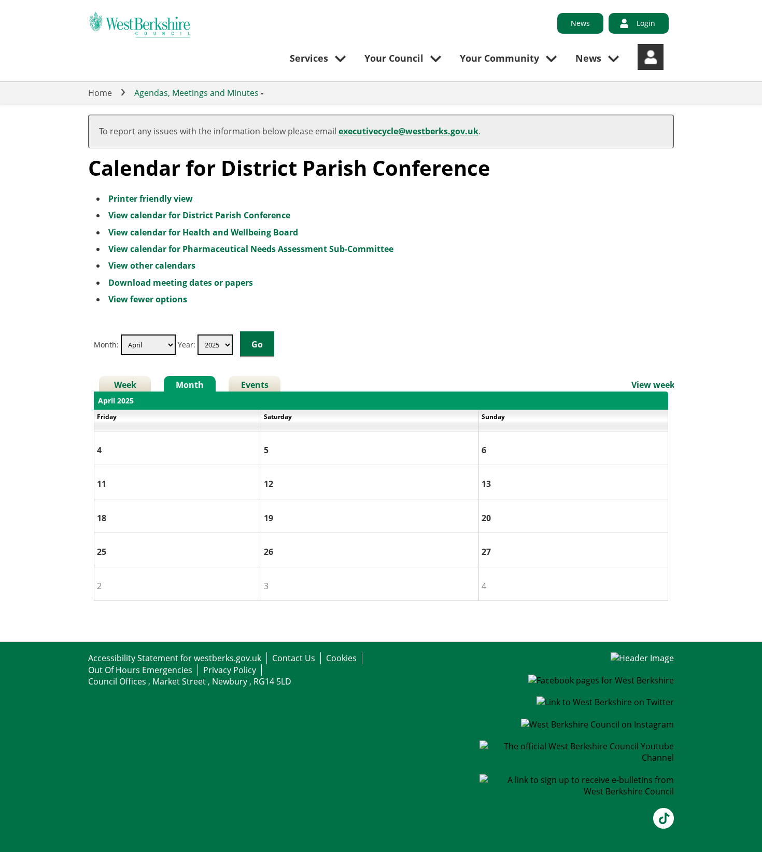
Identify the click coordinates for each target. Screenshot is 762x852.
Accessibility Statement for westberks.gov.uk (174, 658)
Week (125, 384)
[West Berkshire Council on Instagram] (597, 724)
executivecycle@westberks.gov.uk (408, 131)
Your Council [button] (394, 58)
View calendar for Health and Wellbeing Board (203, 232)
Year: (187, 345)
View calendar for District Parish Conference (199, 215)
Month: (106, 345)
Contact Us (293, 658)
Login (646, 23)
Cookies (341, 658)
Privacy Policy (229, 670)
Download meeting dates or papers (180, 282)
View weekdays (662, 384)
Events (255, 384)
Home (100, 93)
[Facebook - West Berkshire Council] (601, 680)
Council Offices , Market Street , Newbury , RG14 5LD (189, 681)
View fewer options (147, 299)
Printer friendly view (150, 198)
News (580, 23)
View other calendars (151, 265)
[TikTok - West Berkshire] (663, 825)
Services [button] (309, 58)
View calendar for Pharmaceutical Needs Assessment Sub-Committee (250, 249)
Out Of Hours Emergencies (140, 670)
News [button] (588, 58)
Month (190, 384)
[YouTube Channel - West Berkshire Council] (576, 757)
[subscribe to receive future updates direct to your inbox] (576, 791)
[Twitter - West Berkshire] (605, 702)
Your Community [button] (499, 58)
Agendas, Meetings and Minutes (196, 93)
